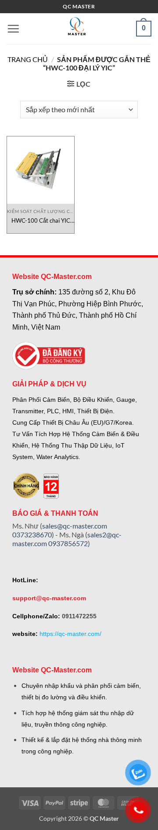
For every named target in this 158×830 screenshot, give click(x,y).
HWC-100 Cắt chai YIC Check (40, 220)
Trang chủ (27, 59)
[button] (13, 28)
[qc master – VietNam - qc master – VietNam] (77, 28)
